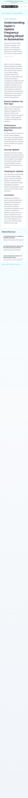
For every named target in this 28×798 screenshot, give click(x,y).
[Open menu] (25, 6)
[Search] (21, 6)
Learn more (13, 2)
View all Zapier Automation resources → (12, 264)
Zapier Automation (17, 13)
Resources (8, 13)
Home (3, 13)
